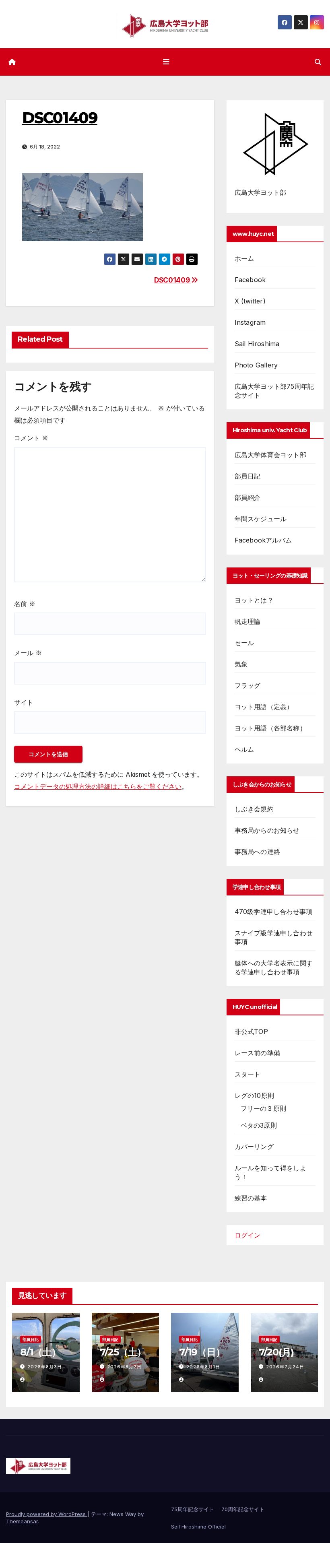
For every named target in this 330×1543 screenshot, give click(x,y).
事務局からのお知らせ (267, 830)
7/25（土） (123, 1352)
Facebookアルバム (263, 540)
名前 (24, 604)
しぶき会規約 (254, 809)
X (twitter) (250, 301)
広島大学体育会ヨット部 (270, 455)
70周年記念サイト (242, 1509)
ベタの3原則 (259, 1125)
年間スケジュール (261, 519)
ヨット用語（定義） (264, 707)
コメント (31, 438)
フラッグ (248, 685)
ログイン (247, 1235)
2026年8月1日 (203, 1367)
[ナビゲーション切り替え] (167, 62)
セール (244, 643)
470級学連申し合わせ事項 (274, 912)
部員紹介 (248, 497)
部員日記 (248, 476)
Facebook (250, 280)
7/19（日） (202, 1352)
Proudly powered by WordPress (46, 1514)
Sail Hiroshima (257, 344)
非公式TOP (251, 1031)
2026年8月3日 (44, 1367)
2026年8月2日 (124, 1367)
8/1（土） (40, 1352)
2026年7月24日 (285, 1367)
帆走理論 (248, 621)
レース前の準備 (257, 1053)
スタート (248, 1074)
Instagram (250, 322)
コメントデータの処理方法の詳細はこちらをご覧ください (98, 786)
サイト (23, 702)
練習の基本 (251, 1198)
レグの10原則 (254, 1095)
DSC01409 (172, 280)
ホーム (244, 258)
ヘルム (244, 749)
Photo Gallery (256, 365)
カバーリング (254, 1147)
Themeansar (22, 1521)
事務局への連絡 (257, 852)
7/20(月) (276, 1352)
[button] (318, 62)
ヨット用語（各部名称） (270, 728)
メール (28, 653)
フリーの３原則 (263, 1108)
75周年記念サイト (192, 1509)
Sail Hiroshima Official (198, 1526)
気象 (241, 664)
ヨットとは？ (254, 600)
